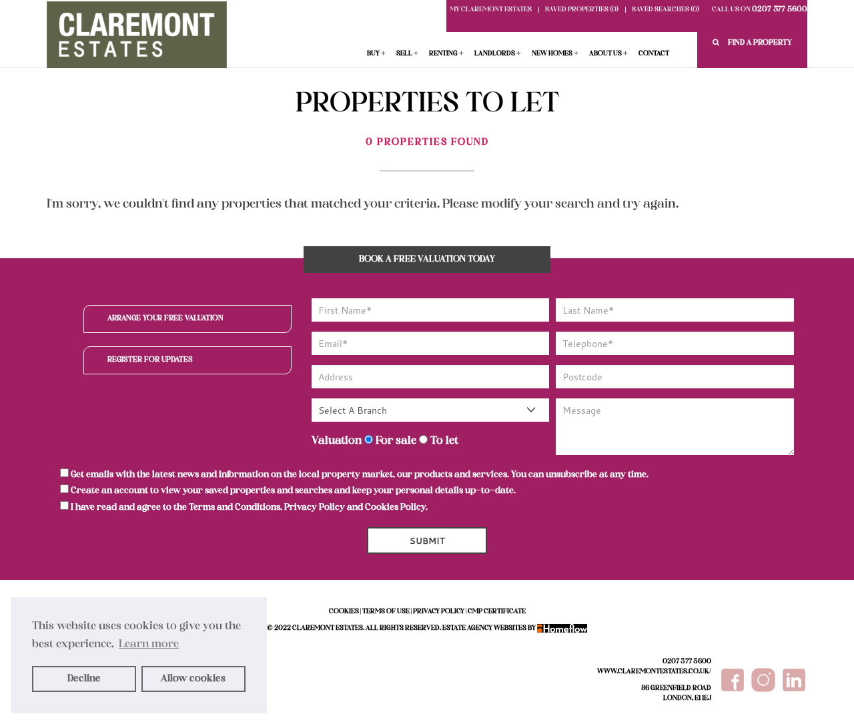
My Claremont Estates (491, 10)
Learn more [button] (149, 644)
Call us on (759, 10)
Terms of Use (386, 612)
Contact (653, 54)
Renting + (446, 54)
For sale (394, 441)
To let (443, 441)
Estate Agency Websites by (489, 628)
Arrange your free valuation (165, 318)
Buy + (376, 54)
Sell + (407, 54)
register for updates (150, 359)
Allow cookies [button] (193, 678)
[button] (752, 43)
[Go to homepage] (137, 38)
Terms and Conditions (234, 507)
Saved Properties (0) (581, 10)
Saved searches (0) (665, 10)
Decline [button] (84, 678)
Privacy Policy (314, 507)
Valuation (337, 441)
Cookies (344, 612)
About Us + (608, 54)
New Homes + (555, 54)
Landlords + (497, 54)
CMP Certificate (497, 612)
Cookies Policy (395, 507)
